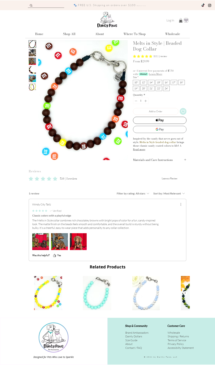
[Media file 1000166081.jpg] (59, 241)
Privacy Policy (176, 344)
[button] (181, 20)
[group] (107, 293)
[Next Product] (185, 293)
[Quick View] (48, 293)
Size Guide (131, 340)
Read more (139, 149)
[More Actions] (181, 204)
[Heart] (186, 20)
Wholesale (174, 332)
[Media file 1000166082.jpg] (78, 241)
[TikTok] (203, 5)
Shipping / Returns (178, 336)
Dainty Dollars (133, 336)
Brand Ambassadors (136, 332)
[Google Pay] (159, 129)
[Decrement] (136, 101)
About (129, 344)
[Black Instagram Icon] (210, 5)
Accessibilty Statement (181, 347)
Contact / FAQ (133, 347)
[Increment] (146, 101)
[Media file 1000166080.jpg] (40, 241)
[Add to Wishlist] (183, 111)
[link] (150, 56)
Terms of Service (177, 340)
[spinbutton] (141, 101)
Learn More (155, 74)
